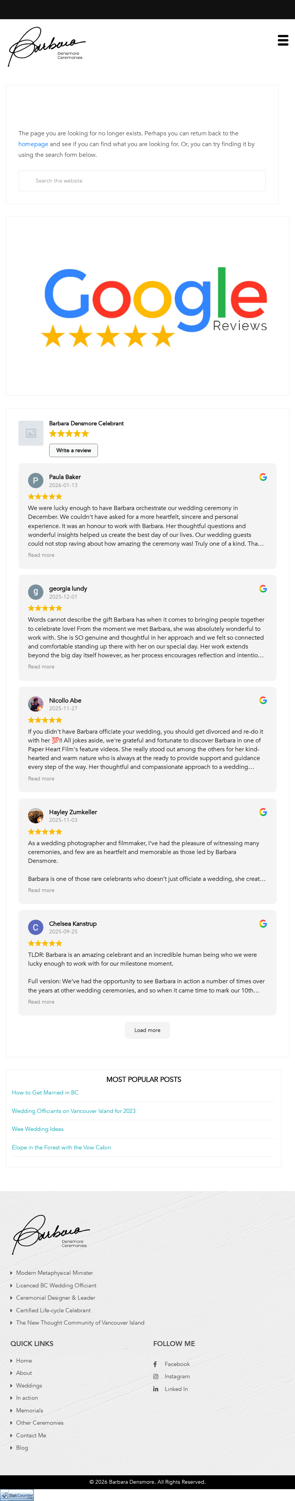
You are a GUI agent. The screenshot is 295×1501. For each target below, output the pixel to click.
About (24, 1373)
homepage (33, 144)
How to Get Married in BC (45, 1092)
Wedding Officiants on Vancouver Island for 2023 (74, 1111)
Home (24, 1360)
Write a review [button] (73, 450)
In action (27, 1398)
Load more (147, 1030)
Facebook (177, 1364)
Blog (22, 1448)
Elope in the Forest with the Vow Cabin (61, 1147)
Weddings (29, 1385)
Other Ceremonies (39, 1423)
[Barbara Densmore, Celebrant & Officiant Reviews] (147, 301)
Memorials (29, 1410)
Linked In (176, 1389)
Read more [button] (41, 555)
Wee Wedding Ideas (37, 1129)
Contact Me (31, 1435)
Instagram (177, 1376)
